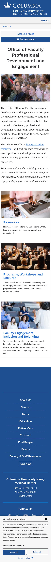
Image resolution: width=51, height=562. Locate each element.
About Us (7, 26)
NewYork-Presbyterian (25, 384)
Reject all (37, 552)
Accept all (13, 552)
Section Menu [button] (27, 39)
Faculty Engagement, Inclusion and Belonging (25, 329)
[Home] (25, 8)
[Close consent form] (46, 519)
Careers (25, 407)
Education (25, 421)
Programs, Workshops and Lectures (25, 269)
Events (25, 449)
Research (25, 435)
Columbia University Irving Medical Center (26, 375)
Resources (25, 214)
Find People (25, 442)
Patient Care (25, 428)
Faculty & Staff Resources (25, 456)
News (25, 414)
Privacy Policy (24, 558)
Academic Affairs (25, 34)
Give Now (25, 464)
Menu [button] (45, 20)
